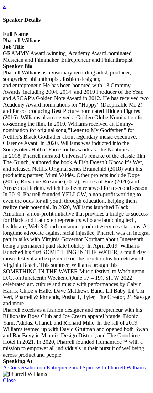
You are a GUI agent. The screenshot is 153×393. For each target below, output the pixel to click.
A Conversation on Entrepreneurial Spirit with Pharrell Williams (74, 367)
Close (9, 380)
